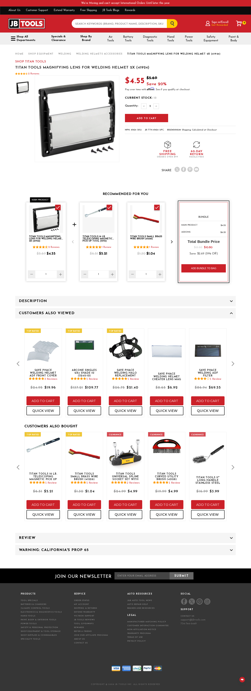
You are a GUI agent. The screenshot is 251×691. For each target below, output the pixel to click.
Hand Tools (170, 38)
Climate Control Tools (35, 608)
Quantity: (131, 105)
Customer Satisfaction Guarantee (148, 626)
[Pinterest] (190, 169)
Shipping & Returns (85, 608)
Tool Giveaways (84, 624)
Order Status (81, 601)
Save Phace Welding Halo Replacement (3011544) (125, 373)
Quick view (43, 411)
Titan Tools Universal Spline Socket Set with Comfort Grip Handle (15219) (125, 476)
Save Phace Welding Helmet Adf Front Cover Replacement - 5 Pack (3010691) (43, 373)
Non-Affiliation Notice (141, 630)
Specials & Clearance (58, 38)
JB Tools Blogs (110, 10)
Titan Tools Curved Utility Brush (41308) (166, 476)
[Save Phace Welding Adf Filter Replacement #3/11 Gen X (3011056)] (207, 354)
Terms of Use (135, 637)
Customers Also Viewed (47, 313)
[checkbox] (57, 207)
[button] (72, 241)
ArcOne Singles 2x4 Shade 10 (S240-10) (84, 373)
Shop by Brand (86, 38)
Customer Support (37, 10)
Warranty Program (139, 633)
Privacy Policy (136, 641)
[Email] (196, 169)
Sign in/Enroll (219, 22)
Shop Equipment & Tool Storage (41, 631)
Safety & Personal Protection (39, 628)
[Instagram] (207, 601)
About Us (14, 10)
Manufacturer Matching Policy (146, 622)
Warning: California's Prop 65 (54, 550)
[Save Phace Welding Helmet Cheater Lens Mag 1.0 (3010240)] (166, 354)
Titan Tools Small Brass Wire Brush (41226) (84, 476)
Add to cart (43, 401)
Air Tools (110, 38)
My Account (81, 604)
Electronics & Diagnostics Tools (41, 612)
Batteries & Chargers (33, 604)
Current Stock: (140, 97)
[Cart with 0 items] (239, 23)
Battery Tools (128, 38)
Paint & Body (234, 38)
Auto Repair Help (137, 604)
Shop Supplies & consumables (39, 635)
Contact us (187, 616)
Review (27, 538)
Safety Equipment (211, 38)
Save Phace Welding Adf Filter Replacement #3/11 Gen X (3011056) (208, 373)
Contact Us (81, 643)
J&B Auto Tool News (139, 601)
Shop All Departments (26, 38)
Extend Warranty (64, 10)
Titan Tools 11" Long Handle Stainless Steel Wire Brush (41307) (208, 480)
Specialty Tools (30, 639)
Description (33, 301)
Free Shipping (88, 10)
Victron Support (84, 616)
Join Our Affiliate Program (91, 635)
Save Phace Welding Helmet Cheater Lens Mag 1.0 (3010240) (166, 376)
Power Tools (189, 38)
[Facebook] (183, 169)
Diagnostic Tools (150, 38)
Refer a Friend (83, 631)
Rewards (130, 10)
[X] (177, 169)
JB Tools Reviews (84, 620)
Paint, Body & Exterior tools (38, 620)
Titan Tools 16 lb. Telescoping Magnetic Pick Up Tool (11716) (43, 476)
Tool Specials (29, 601)
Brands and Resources (141, 608)
